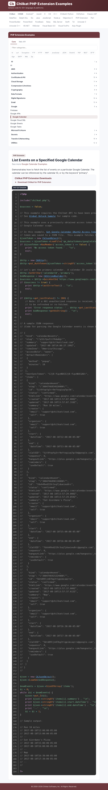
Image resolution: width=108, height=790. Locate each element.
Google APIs (15, 114)
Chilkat (12, 14)
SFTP (92, 53)
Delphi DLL (23, 18)
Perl (92, 18)
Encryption (25, 53)
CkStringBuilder (53, 276)
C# (49, 14)
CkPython (80, 14)
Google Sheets (16, 123)
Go (32, 18)
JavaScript (47, 18)
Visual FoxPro (63, 26)
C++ (55, 14)
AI (12, 53)
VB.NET (26, 26)
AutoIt (38, 14)
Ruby (48, 22)
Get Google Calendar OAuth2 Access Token (72, 232)
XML (26, 57)
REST (85, 53)
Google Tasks (15, 127)
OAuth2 (72, 53)
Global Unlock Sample (42, 216)
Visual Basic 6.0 (48, 26)
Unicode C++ (14, 26)
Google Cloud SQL (18, 120)
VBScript (36, 26)
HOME (20, 14)
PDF (79, 53)
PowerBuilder (14, 22)
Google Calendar (20, 117)
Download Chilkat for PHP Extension (34, 182)
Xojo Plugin (76, 26)
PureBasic (39, 22)
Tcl (73, 22)
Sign (13, 57)
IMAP (47, 53)
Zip (32, 57)
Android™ (30, 14)
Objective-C (68, 18)
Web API (22, 42)
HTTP (40, 53)
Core (14, 42)
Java (38, 18)
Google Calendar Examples (34, 164)
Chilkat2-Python (66, 14)
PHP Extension (82, 18)
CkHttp (40, 260)
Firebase (14, 110)
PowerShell (27, 22)
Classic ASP (92, 14)
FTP (33, 53)
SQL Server (57, 22)
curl (17, 53)
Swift (67, 22)
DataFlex (12, 18)
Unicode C (81, 22)
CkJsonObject (50, 238)
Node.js (57, 18)
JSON (64, 53)
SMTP (20, 57)
